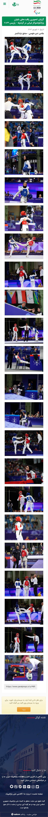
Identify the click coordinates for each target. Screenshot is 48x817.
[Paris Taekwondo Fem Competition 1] (24, 668)
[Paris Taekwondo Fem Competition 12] (24, 358)
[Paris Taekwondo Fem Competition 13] (24, 106)
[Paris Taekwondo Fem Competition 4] (24, 246)
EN (17, 5)
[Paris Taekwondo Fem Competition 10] (24, 134)
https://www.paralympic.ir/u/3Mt (20, 686)
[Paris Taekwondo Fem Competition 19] (24, 162)
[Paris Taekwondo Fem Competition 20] (24, 77)
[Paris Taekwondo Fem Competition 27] (24, 302)
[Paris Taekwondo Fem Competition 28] (24, 274)
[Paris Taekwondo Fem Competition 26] (24, 49)
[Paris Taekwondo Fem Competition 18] (24, 330)
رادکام (23, 814)
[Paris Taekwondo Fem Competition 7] (24, 415)
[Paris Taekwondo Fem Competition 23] (24, 583)
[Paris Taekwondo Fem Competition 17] (24, 611)
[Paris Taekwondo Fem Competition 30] (24, 527)
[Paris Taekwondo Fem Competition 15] (24, 190)
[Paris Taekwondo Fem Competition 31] (24, 499)
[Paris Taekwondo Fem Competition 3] (24, 555)
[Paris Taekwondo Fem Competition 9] (24, 218)
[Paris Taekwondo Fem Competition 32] (24, 471)
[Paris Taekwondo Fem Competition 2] (24, 639)
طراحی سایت (32, 814)
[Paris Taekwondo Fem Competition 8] (24, 387)
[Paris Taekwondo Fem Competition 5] (24, 443)
